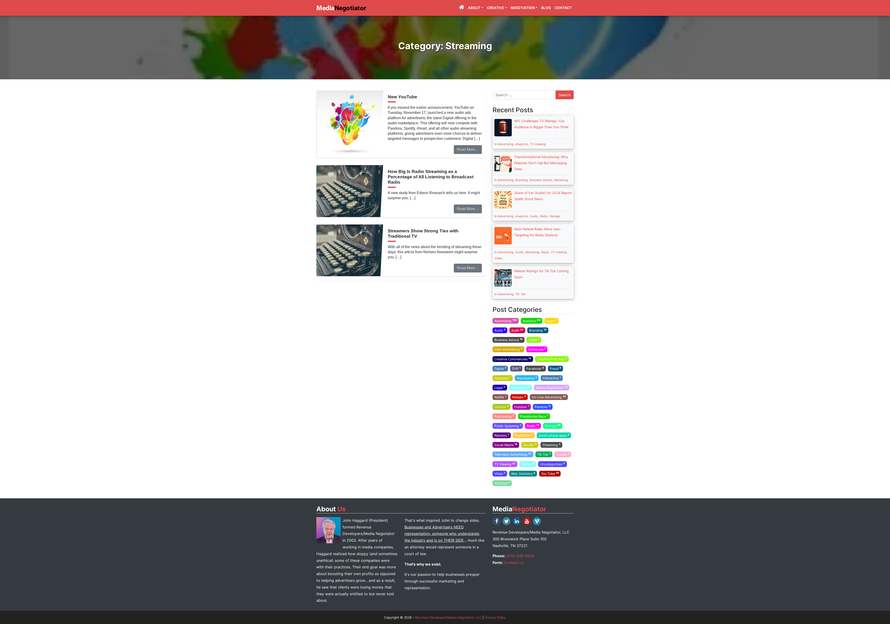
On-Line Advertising (549, 397)
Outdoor (521, 406)
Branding (521, 180)
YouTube (502, 483)
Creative (495, 8)
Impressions (527, 378)
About (474, 8)
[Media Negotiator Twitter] (506, 521)
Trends (562, 454)
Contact (563, 8)
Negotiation (523, 8)
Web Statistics (523, 473)
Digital (500, 368)
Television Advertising (512, 454)
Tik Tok (520, 294)
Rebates (501, 435)
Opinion (501, 406)
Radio (544, 216)
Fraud (555, 368)
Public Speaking (507, 426)
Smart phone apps (554, 435)
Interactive (552, 378)
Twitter (527, 464)
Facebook (535, 368)
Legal (499, 387)
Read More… (468, 149)
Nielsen (519, 397)
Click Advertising (508, 349)
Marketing (561, 180)
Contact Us (514, 562)
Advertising (506, 144)
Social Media (505, 445)
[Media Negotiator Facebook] (497, 521)
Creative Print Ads (552, 359)
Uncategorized (552, 464)
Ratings (555, 216)
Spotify (530, 445)
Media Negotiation (551, 387)
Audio (534, 216)
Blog (546, 8)
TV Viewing (538, 144)
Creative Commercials (512, 359)
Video (498, 258)
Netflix (500, 397)
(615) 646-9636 (520, 556)
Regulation (524, 435)
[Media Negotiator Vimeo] (537, 521)
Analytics (521, 144)
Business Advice (541, 180)
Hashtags (502, 378)
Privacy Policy (495, 617)
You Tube (550, 473)
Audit (517, 330)
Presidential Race (534, 416)
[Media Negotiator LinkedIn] (517, 521)
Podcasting (504, 416)
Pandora (543, 406)
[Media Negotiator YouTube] (527, 521)
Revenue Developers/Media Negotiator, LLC (448, 617)
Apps (551, 321)
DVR (516, 368)
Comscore (537, 349)
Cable (533, 340)
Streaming (551, 445)
